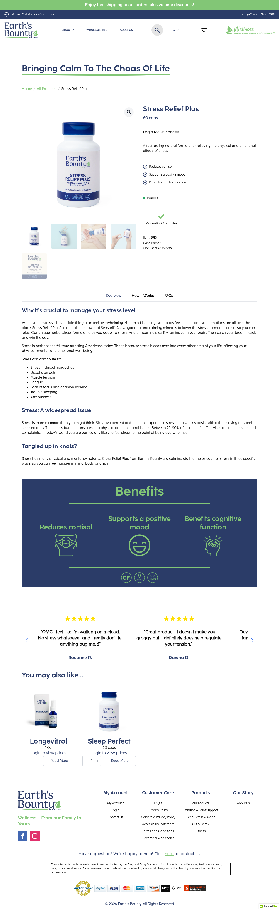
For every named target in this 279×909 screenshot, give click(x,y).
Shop (66, 30)
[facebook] (22, 836)
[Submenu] (179, 29)
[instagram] (35, 836)
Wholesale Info (97, 30)
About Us (126, 30)
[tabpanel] (139, 386)
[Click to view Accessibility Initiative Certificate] (195, 888)
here (169, 853)
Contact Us (115, 817)
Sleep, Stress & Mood (201, 817)
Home (27, 89)
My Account (115, 803)
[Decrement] (25, 761)
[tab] (113, 296)
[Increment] (36, 761)
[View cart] (204, 30)
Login (115, 810)
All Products (46, 89)
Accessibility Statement (158, 824)
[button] (128, 112)
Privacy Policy (158, 810)
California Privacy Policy (158, 817)
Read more (59, 761)
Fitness (201, 831)
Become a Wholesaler (158, 838)
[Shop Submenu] (73, 30)
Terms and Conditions (158, 831)
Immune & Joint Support (201, 810)
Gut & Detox (200, 824)
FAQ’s (158, 803)
